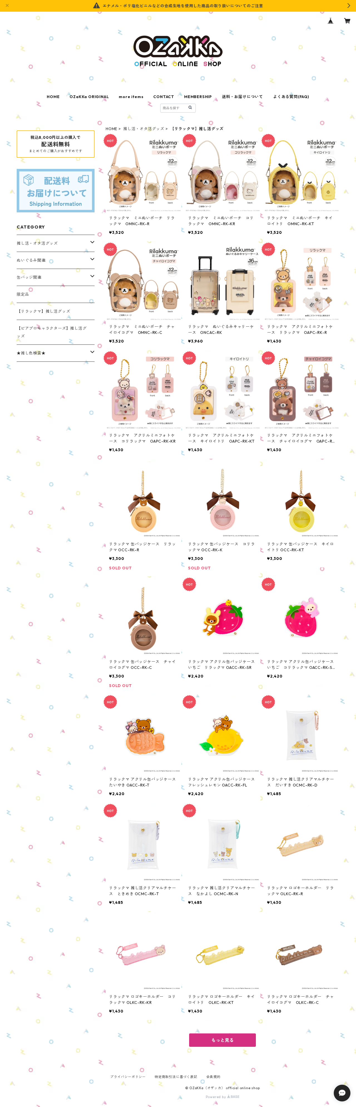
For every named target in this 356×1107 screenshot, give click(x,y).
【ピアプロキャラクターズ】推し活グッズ (52, 332)
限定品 (23, 294)
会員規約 (213, 1077)
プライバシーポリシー (128, 1077)
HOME (53, 96)
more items (131, 96)
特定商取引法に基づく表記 (176, 1077)
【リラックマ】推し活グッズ (43, 311)
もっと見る (222, 1040)
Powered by (216, 1097)
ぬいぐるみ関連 (31, 260)
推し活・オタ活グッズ (143, 128)
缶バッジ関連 (29, 277)
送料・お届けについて (242, 96)
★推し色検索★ (31, 353)
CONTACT (163, 96)
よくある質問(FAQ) (291, 96)
